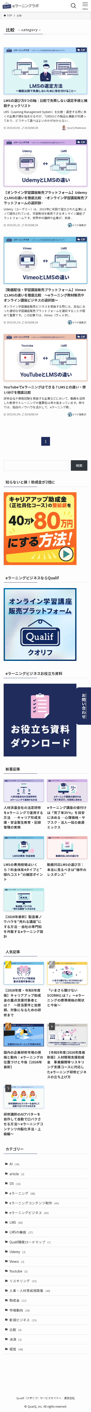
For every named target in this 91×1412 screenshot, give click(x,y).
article (16, 1173)
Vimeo (16, 1261)
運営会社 (69, 1398)
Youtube (18, 1271)
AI (14, 1163)
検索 (79, 465)
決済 (15, 1339)
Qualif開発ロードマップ (30, 1242)
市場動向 (19, 1310)
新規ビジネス (23, 1319)
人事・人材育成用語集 (29, 1290)
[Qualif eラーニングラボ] (21, 6)
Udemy (17, 1251)
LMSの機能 (21, 1232)
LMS (16, 1222)
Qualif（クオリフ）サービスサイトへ (38, 1398)
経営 (16, 1348)
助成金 (17, 1300)
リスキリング (23, 1280)
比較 (15, 1329)
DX (15, 1183)
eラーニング (22, 1193)
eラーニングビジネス (29, 1212)
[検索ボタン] (73, 6)
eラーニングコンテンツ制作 (34, 1202)
